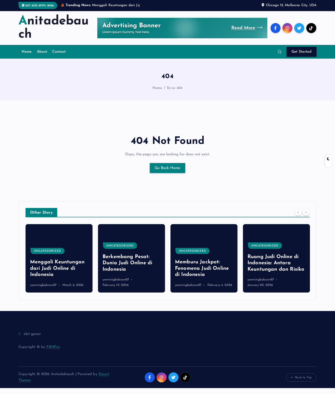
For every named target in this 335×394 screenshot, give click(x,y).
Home (27, 52)
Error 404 (174, 88)
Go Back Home (167, 168)
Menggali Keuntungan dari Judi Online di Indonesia (57, 268)
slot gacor (32, 334)
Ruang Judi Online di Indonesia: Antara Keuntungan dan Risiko (275, 263)
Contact (59, 52)
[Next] (306, 212)
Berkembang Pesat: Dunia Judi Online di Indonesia (127, 263)
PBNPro (53, 347)
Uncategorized (47, 251)
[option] (59, 258)
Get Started (301, 52)
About (42, 52)
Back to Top (303, 377)
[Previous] (298, 212)
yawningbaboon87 (43, 285)
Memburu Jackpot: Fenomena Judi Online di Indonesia (202, 268)
